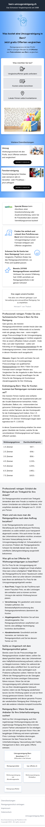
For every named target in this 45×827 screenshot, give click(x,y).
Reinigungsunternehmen (26, 346)
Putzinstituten (18, 338)
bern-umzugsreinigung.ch (22, 4)
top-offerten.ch (32, 766)
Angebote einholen (22, 162)
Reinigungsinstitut (13, 766)
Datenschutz (6, 812)
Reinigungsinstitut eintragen (12, 804)
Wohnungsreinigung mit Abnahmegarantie (13, 777)
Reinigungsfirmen (9, 366)
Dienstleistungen (8, 800)
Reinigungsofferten (12, 789)
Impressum (5, 808)
